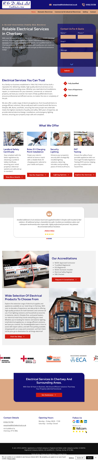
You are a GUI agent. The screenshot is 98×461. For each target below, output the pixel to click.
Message (64, 50)
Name (63, 33)
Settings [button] (71, 458)
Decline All (80, 458)
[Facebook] (77, 421)
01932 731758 (8, 422)
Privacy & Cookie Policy (48, 454)
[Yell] (81, 421)
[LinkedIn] (74, 421)
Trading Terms (62, 454)
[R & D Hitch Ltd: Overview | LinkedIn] (85, 421)
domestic (5, 43)
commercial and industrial (20, 43)
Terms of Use (35, 454)
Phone (80, 33)
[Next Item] (95, 359)
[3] (50, 238)
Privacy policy (11, 459)
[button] (49, 395)
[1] (47, 238)
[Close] (96, 457)
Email (63, 41)
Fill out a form (7, 47)
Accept (90, 458)
